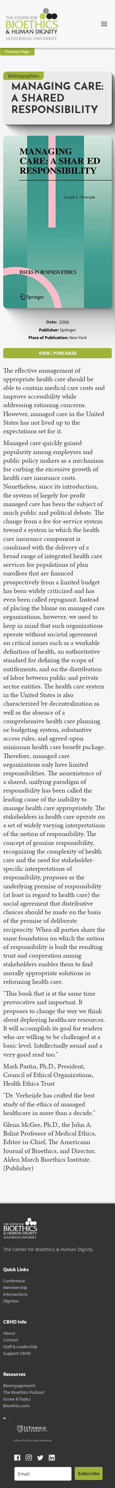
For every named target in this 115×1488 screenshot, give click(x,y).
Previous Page (17, 51)
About (9, 1333)
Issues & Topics (17, 1399)
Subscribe (88, 1473)
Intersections (15, 1294)
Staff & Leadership (20, 1346)
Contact (10, 1340)
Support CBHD (17, 1353)
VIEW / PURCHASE (58, 353)
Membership (15, 1287)
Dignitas (11, 1301)
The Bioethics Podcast (23, 1392)
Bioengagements (19, 1385)
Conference (14, 1281)
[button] (104, 24)
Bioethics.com (16, 1405)
